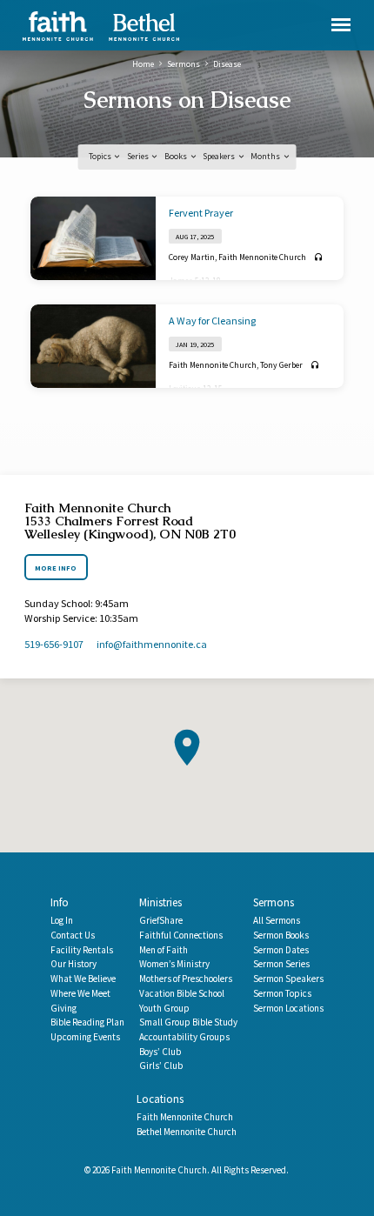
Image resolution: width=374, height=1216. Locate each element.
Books (176, 156)
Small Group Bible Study (188, 1022)
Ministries (160, 902)
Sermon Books (281, 935)
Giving (63, 1008)
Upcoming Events (85, 1037)
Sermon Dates (281, 950)
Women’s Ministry (174, 964)
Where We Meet (80, 993)
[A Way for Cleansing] (93, 346)
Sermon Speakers (288, 978)
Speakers (220, 156)
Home (143, 64)
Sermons (183, 64)
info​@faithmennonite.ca (152, 644)
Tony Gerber (281, 365)
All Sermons (276, 920)
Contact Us (72, 935)
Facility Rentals (81, 950)
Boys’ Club (160, 1052)
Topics (101, 156)
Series (138, 156)
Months (266, 156)
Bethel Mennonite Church (187, 1132)
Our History (73, 964)
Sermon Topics (282, 993)
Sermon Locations (288, 1008)
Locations (160, 1099)
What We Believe (83, 978)
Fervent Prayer (201, 212)
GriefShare (161, 920)
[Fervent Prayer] (93, 238)
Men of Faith (163, 950)
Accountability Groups (184, 1037)
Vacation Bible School (181, 993)
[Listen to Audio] (319, 258)
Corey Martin (192, 257)
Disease (227, 64)
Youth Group (164, 1008)
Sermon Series (281, 964)
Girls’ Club (161, 1065)
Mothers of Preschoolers (185, 978)
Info (59, 902)
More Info (56, 568)
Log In (61, 920)
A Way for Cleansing (212, 320)
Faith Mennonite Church (262, 257)
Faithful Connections (181, 935)
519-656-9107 (53, 644)
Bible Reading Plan (87, 1022)
